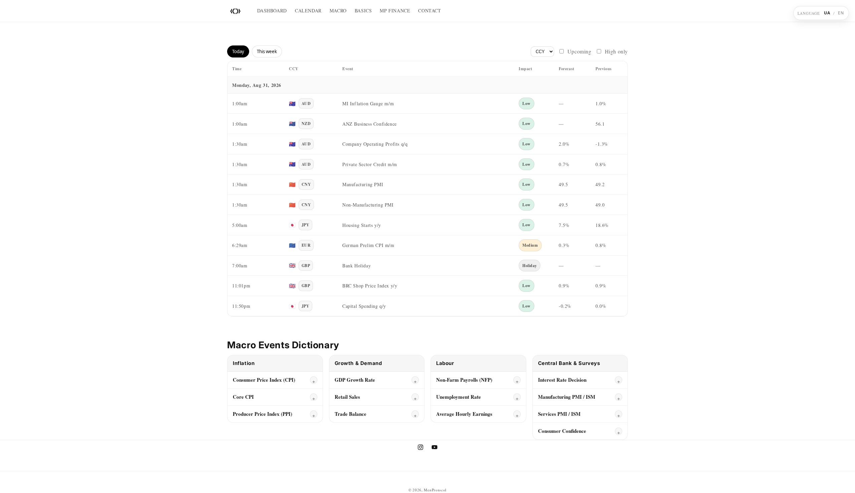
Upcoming (579, 51)
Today (238, 51)
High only (616, 51)
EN (841, 13)
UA (827, 13)
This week (267, 51)
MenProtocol (435, 489)
